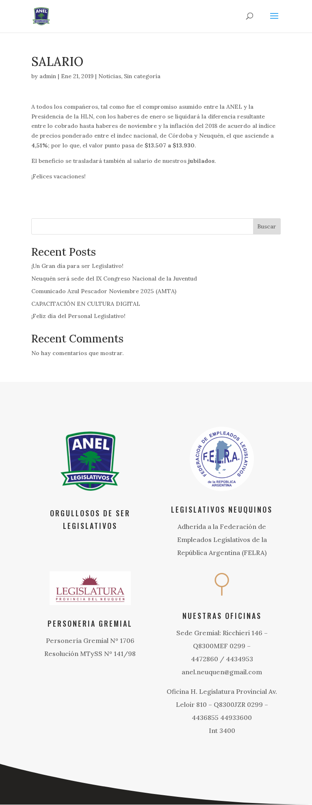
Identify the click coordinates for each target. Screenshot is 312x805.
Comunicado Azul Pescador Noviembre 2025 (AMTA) (103, 291)
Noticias (109, 76)
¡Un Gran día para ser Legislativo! (77, 266)
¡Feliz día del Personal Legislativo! (78, 316)
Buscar (266, 226)
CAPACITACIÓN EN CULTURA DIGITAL (85, 303)
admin (47, 76)
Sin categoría (142, 76)
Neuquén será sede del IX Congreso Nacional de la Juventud (114, 278)
